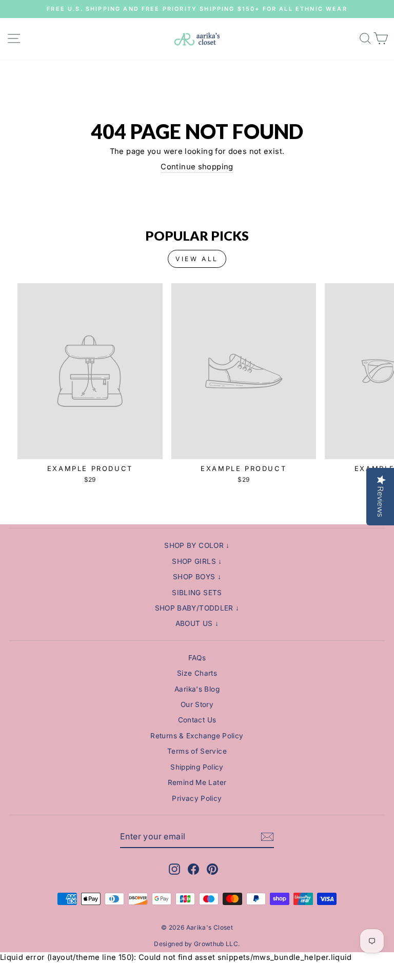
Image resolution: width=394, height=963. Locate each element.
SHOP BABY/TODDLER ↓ (197, 608)
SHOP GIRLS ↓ (197, 561)
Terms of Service (197, 751)
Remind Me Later (197, 782)
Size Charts (197, 673)
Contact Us (197, 720)
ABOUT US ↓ (197, 623)
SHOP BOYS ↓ (197, 577)
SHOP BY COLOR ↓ (197, 545)
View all (197, 259)
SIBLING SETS (197, 592)
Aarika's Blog (197, 689)
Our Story (197, 704)
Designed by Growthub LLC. (197, 944)
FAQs (197, 658)
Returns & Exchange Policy (196, 736)
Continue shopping (197, 166)
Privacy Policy (197, 798)
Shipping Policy (197, 767)
